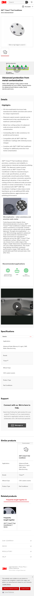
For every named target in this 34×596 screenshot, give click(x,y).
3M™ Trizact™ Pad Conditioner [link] (24, 457)
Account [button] (27, 6)
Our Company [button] (8, 541)
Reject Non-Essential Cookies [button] (11, 588)
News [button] (4, 546)
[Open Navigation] (31, 2)
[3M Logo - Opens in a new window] (3, 2)
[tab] (16, 500)
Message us (19, 425)
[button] (8, 592)
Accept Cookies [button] (25, 588)
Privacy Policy (22, 566)
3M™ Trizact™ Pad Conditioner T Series (10, 525)
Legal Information (13, 566)
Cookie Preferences (14, 568)
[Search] (26, 2)
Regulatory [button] (7, 551)
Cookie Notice (6, 584)
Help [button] (4, 557)
